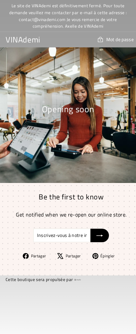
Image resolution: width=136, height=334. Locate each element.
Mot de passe (120, 39)
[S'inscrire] (99, 235)
